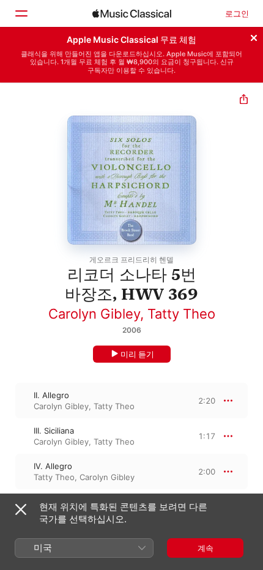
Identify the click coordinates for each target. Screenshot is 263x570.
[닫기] (254, 36)
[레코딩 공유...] (244, 100)
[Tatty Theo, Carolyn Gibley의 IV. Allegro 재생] (8, 471)
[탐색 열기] (20, 13)
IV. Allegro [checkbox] (53, 466)
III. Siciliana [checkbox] (54, 430)
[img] (131, 13)
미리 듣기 (137, 354)
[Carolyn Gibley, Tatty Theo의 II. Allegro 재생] (8, 400)
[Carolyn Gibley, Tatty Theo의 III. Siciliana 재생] (8, 436)
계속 (205, 548)
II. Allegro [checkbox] (51, 395)
